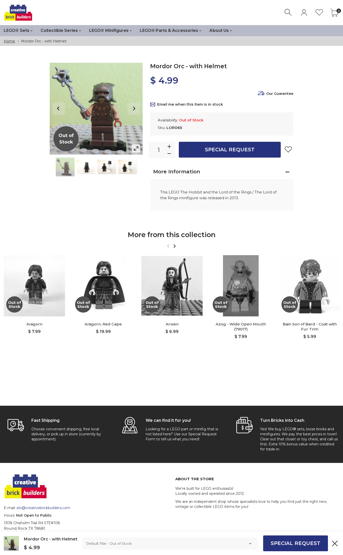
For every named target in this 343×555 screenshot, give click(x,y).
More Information (176, 172)
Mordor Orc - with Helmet (50, 539)
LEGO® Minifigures (109, 30)
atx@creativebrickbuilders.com (43, 508)
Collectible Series (59, 30)
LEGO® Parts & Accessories (169, 30)
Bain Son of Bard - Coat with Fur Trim (310, 326)
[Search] (288, 12)
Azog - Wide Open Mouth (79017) (241, 326)
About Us (219, 30)
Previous (58, 108)
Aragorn (34, 324)
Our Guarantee (279, 93)
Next (134, 108)
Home (9, 41)
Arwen (172, 324)
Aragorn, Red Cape (103, 324)
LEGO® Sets (16, 30)
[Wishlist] (319, 12)
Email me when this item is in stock (190, 104)
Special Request (230, 150)
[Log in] (304, 12)
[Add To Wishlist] (288, 149)
